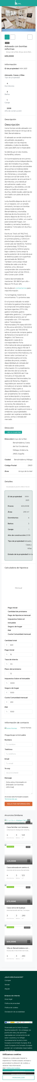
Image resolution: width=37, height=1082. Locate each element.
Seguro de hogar (12, 688)
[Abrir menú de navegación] (3, 3)
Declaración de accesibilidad (15, 1012)
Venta (7, 43)
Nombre (8, 740)
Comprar (8, 980)
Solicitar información (18, 804)
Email (7, 759)
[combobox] (18, 773)
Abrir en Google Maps (14, 432)
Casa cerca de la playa (16, 908)
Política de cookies (11, 1007)
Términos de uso (11, 799)
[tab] (7, 37)
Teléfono (8, 749)
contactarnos (21, 288)
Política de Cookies (13, 1068)
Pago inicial (9, 650)
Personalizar (18, 1078)
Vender (7, 985)
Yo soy (7, 768)
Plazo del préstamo (13, 669)
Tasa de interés (11, 660)
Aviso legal (8, 999)
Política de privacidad (12, 1003)
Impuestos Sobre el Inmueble (17, 679)
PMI (6, 707)
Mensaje (8, 778)
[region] (18, 1066)
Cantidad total (11, 640)
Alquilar (7, 989)
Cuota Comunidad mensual (16, 698)
